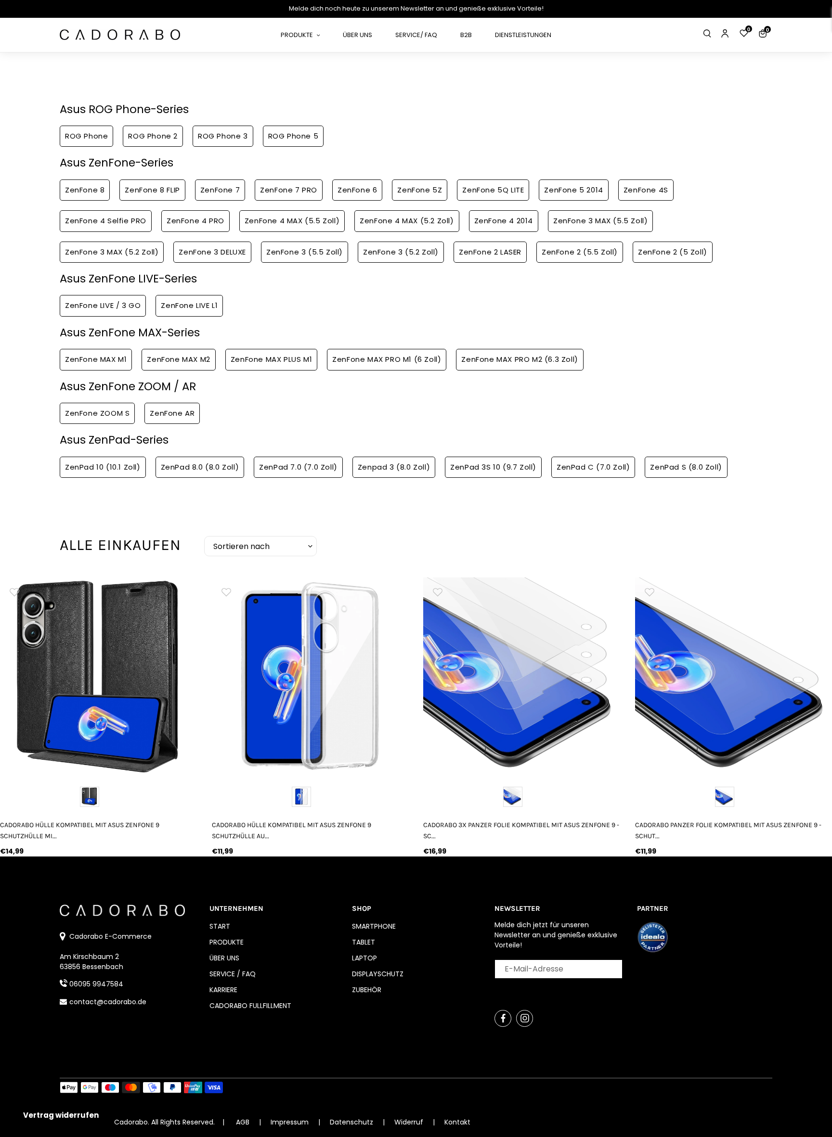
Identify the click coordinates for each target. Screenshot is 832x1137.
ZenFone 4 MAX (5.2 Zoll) (407, 221)
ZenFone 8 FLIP (152, 190)
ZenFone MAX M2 (178, 359)
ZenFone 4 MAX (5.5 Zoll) (292, 221)
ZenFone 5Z (419, 190)
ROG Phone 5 (293, 136)
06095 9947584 (96, 984)
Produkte (226, 942)
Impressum (291, 1122)
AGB (242, 1122)
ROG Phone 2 (153, 136)
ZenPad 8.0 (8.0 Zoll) (200, 467)
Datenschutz (352, 1122)
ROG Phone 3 (223, 136)
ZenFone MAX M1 (96, 359)
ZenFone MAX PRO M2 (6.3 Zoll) (519, 359)
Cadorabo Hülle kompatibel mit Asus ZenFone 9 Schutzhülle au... (291, 830)
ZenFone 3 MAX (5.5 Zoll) (600, 221)
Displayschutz (377, 974)
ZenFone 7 (220, 190)
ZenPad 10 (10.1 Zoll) (103, 467)
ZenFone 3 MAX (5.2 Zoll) (111, 252)
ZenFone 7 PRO (288, 190)
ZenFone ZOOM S (97, 413)
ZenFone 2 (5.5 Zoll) (580, 252)
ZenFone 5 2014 (573, 190)
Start (219, 926)
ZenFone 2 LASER (490, 252)
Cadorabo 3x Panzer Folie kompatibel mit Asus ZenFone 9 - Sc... (521, 830)
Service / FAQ (232, 974)
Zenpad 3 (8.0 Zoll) (394, 467)
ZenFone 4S (646, 190)
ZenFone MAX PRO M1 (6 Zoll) (386, 359)
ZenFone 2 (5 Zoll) (672, 252)
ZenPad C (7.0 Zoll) (593, 467)
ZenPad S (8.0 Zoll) (686, 467)
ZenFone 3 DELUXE (212, 252)
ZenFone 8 (84, 190)
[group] (98, 676)
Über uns (224, 958)
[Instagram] (524, 1018)
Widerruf (409, 1122)
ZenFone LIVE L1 (189, 305)
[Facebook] (502, 1018)
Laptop (364, 958)
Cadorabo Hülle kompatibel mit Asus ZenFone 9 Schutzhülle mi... (79, 830)
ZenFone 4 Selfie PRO (105, 221)
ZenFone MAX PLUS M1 (271, 359)
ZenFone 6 (357, 190)
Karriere (223, 990)
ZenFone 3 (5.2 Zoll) (401, 252)
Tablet (363, 942)
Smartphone (374, 926)
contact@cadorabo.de (107, 1002)
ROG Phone (86, 136)
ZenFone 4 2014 (503, 221)
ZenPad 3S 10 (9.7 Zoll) (493, 467)
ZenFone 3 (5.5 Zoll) (304, 252)
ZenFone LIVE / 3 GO (103, 305)
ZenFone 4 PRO (195, 221)
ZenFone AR (172, 413)
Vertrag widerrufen (61, 1115)
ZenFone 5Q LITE (493, 190)
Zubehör (366, 990)
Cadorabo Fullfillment (250, 1005)
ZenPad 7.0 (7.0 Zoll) (298, 467)
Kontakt (457, 1122)
